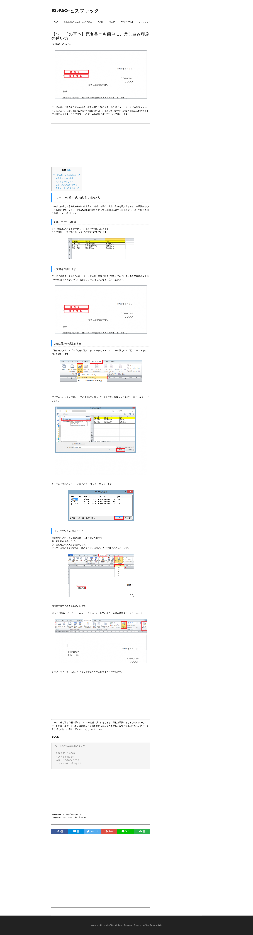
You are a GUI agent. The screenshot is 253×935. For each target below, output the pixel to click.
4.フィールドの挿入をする (67, 188)
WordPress (150, 925)
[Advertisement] (73, 143)
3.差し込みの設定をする (66, 185)
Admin (159, 925)
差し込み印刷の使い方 (71, 814)
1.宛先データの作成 (64, 178)
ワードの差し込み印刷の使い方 (67, 175)
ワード (71, 817)
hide (69, 170)
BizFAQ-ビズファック (75, 10)
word (65, 817)
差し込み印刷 (80, 817)
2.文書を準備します (64, 181)
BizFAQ (110, 925)
